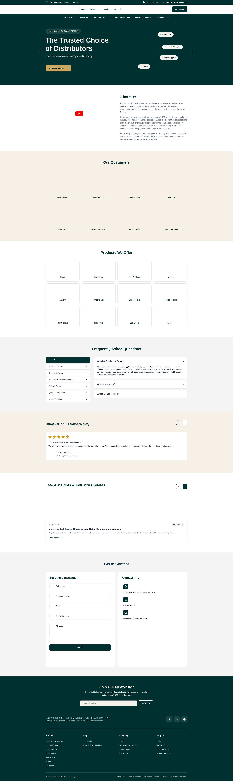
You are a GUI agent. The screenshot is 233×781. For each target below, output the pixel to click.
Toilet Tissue (50, 757)
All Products (87, 741)
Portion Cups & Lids (121, 17)
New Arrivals (84, 17)
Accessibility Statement (151, 777)
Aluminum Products (143, 17)
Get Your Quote (162, 745)
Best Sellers (69, 17)
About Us (117, 9)
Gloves (48, 761)
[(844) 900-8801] (125, 599)
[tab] (68, 360)
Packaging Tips (178, 524)
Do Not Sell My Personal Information (174, 777)
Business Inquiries (163, 753)
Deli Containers (162, 17)
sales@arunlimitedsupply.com (136, 618)
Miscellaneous (51, 765)
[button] (39, 52)
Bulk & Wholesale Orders (92, 745)
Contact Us (123, 753)
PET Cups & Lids (101, 17)
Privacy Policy (121, 777)
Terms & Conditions (135, 777)
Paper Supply (51, 753)
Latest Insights (125, 749)
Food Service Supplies (54, 741)
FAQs (158, 741)
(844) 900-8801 (129, 605)
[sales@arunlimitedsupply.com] (125, 612)
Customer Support (163, 749)
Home (82, 9)
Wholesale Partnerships (128, 745)
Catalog (107, 9)
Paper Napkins (51, 749)
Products (93, 9)
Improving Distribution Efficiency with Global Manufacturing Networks (85, 529)
